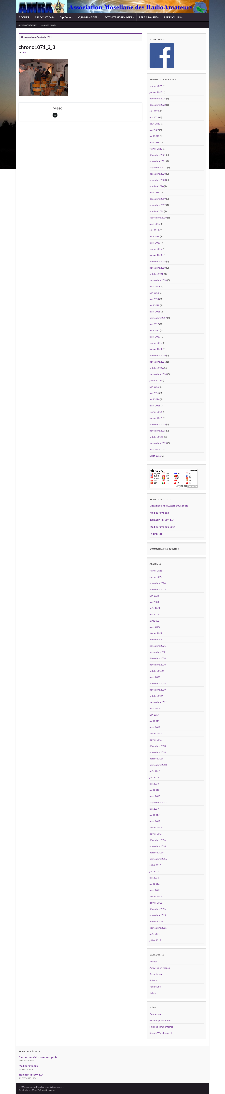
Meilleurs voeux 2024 (162, 526)
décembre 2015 (158, 424)
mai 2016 (154, 393)
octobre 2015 (157, 436)
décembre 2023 (158, 104)
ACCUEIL (24, 17)
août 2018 (155, 286)
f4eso (24, 52)
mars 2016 (155, 405)
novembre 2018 (158, 267)
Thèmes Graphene (46, 1090)
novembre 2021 (158, 161)
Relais (153, 992)
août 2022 (155, 123)
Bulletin (153, 980)
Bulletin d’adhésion (27, 24)
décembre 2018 (158, 261)
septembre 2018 (158, 280)
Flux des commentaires (161, 1026)
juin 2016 (154, 386)
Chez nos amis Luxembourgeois (169, 505)
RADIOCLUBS (172, 17)
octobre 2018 (157, 274)
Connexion (155, 1014)
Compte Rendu (48, 24)
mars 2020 (155, 192)
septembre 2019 (158, 217)
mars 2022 (155, 142)
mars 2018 (155, 311)
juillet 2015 (155, 455)
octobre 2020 (157, 186)
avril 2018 (154, 305)
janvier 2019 (156, 255)
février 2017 (156, 342)
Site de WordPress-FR (161, 1033)
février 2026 (156, 86)
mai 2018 (154, 299)
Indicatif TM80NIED (162, 519)
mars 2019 (155, 242)
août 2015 (155, 449)
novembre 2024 (158, 98)
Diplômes (66, 17)
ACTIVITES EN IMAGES (118, 17)
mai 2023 (154, 117)
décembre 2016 (158, 355)
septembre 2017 (158, 317)
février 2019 (156, 248)
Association (156, 974)
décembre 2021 (158, 155)
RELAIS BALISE (148, 17)
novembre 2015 (158, 430)
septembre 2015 (158, 443)
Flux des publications (160, 1020)
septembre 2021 (158, 167)
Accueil (153, 961)
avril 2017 (154, 330)
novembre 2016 (158, 361)
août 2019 (155, 223)
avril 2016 (154, 399)
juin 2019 (154, 230)
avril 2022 (154, 136)
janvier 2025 (156, 92)
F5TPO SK (156, 533)
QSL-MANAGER (88, 17)
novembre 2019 (158, 205)
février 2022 (156, 148)
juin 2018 (154, 292)
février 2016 (156, 411)
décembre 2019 (158, 198)
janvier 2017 (156, 349)
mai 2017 (154, 324)
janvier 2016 (156, 418)
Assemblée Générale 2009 (38, 37)
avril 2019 (154, 236)
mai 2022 (154, 129)
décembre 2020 (158, 173)
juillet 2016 (155, 380)
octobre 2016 (157, 368)
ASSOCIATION (44, 17)
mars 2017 (155, 336)
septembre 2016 (158, 374)
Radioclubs (155, 986)
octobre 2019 (157, 211)
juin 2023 (154, 111)
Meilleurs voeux (159, 512)
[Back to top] (217, 1086)
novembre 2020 (158, 180)
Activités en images (160, 967)
